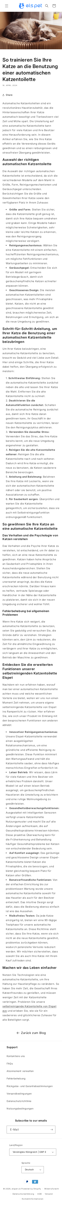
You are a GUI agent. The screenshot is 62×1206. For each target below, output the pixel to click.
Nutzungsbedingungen (20, 1108)
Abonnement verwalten (20, 1071)
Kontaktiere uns (16, 1056)
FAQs (10, 1063)
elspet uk (16, 1189)
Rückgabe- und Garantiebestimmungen (30, 1086)
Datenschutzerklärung (23, 1194)
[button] (6, 5)
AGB (39, 1194)
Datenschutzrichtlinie (19, 1101)
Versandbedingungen (19, 1093)
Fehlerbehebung (16, 1078)
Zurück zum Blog (33, 1033)
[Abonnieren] (51, 1129)
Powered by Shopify (31, 1189)
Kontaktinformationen (32, 1199)
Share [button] (9, 94)
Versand (49, 1194)
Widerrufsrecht (51, 1189)
